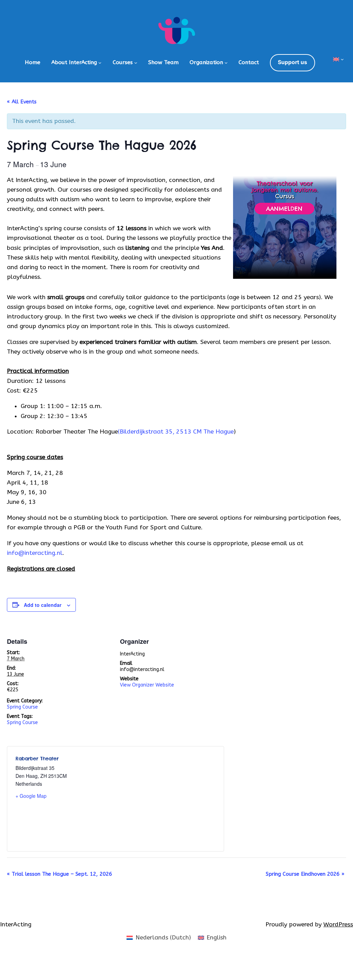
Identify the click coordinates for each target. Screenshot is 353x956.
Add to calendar (42, 604)
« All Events (22, 102)
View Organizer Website (147, 685)
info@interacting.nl (34, 553)
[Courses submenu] (135, 62)
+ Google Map (31, 795)
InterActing (15, 924)
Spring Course (22, 707)
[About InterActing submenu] (99, 62)
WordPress (338, 924)
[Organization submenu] (226, 62)
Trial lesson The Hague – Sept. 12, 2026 (59, 874)
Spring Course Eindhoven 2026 (305, 874)
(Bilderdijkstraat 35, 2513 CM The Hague (176, 431)
